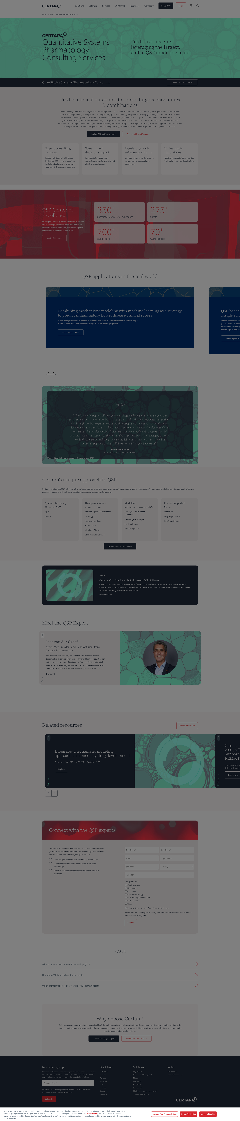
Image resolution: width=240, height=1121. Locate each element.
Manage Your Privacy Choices (165, 1114)
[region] (120, 1114)
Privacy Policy (92, 1113)
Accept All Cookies (208, 1114)
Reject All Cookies (188, 1114)
